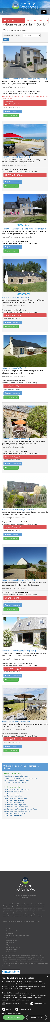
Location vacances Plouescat (14, 802)
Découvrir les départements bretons (17, 935)
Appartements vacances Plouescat (16, 776)
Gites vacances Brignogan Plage (15, 782)
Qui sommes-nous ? (12, 938)
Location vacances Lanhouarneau (15, 798)
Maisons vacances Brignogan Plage (16, 780)
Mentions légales (11, 949)
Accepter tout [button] (14, 1017)
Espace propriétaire (12, 940)
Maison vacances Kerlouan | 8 (15, 297)
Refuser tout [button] (36, 1017)
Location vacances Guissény (13, 794)
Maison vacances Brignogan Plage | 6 (18, 651)
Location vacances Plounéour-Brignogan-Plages (20, 809)
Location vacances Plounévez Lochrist (17, 811)
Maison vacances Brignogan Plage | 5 (18, 509)
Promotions (9, 933)
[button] (25, 1013)
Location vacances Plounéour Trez (16, 807)
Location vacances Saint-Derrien (15, 813)
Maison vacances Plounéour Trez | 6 (18, 580)
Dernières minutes (12, 931)
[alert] (25, 998)
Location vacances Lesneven (14, 800)
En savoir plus (24, 1000)
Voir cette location (11, 115)
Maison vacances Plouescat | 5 (15, 157)
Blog (7, 945)
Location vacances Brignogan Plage (16, 789)
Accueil (8, 928)
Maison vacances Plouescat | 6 (15, 721)
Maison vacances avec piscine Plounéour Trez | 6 (23, 229)
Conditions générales (13, 947)
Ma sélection (10, 942)
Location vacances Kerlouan (13, 796)
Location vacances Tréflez (13, 815)
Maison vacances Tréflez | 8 (14, 368)
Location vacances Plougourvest (15, 805)
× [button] (47, 976)
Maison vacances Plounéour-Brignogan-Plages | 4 (24, 79)
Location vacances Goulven (13, 792)
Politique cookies (11, 952)
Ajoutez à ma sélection (13, 111)
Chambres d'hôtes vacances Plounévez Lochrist (20, 778)
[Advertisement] (25, 846)
